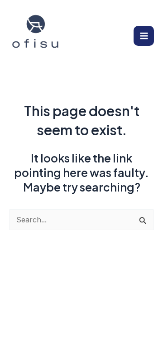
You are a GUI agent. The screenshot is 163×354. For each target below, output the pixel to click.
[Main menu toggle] (144, 36)
